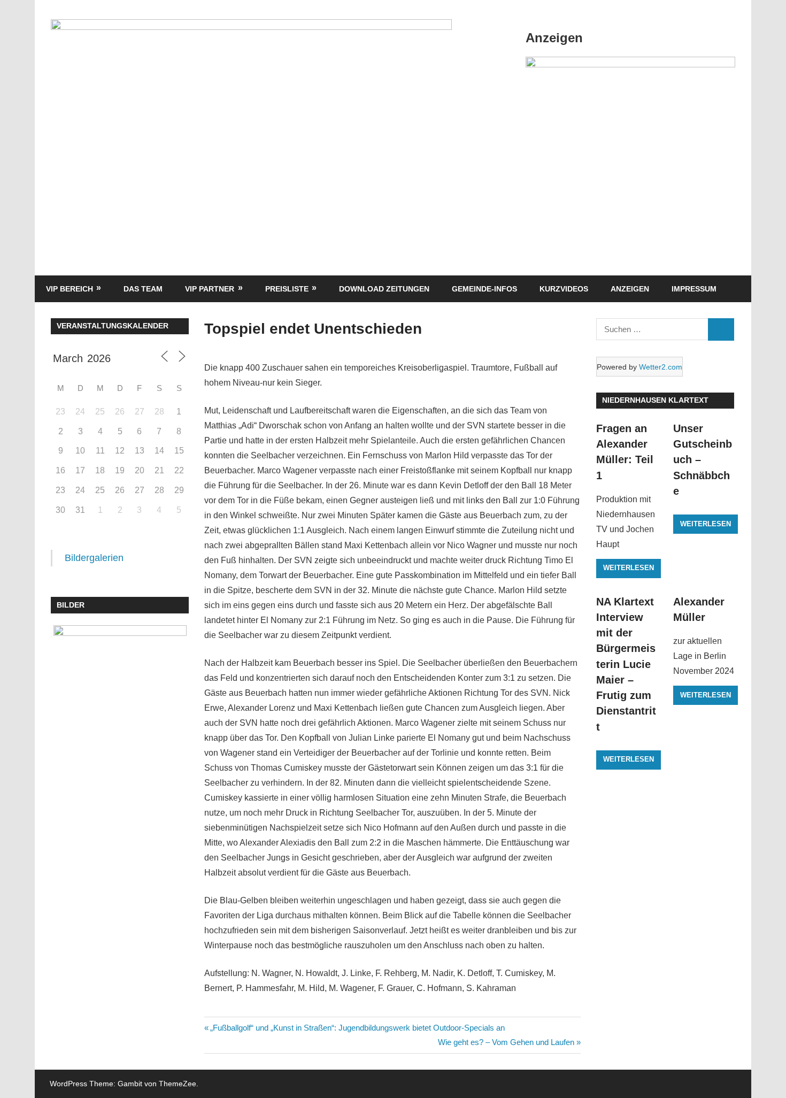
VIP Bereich (69, 289)
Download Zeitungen (384, 289)
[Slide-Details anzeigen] (630, 64)
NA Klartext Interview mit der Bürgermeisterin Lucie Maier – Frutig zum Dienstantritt (626, 664)
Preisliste (287, 289)
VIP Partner (209, 289)
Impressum (694, 289)
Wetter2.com (660, 367)
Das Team (143, 289)
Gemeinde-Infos (484, 289)
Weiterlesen (628, 568)
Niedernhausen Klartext (655, 400)
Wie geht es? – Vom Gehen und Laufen (506, 1042)
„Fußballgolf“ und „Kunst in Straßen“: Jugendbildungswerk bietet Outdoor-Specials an (357, 1027)
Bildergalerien (94, 557)
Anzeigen (630, 289)
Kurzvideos (564, 289)
